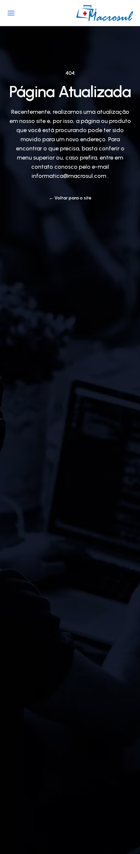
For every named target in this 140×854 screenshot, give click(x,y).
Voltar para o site (70, 198)
